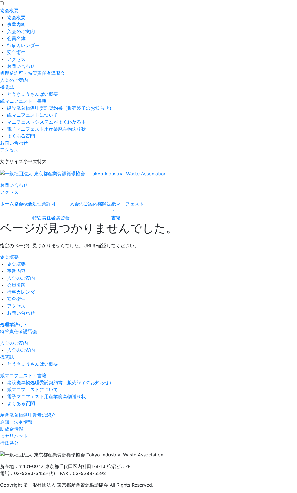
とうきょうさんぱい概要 (32, 94)
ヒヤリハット (14, 436)
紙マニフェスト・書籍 (23, 101)
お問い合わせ (21, 66)
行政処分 (9, 443)
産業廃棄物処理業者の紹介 (28, 415)
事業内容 (16, 24)
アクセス (16, 59)
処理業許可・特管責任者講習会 (32, 73)
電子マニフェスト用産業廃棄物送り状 (46, 129)
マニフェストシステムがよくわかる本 (46, 122)
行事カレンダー (23, 45)
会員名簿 (16, 38)
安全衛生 (16, 52)
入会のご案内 (21, 31)
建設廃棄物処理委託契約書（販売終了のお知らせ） (60, 108)
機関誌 (7, 87)
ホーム (7, 204)
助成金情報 (11, 429)
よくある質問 (21, 136)
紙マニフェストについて (32, 115)
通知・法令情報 (16, 422)
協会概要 (9, 10)
